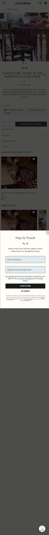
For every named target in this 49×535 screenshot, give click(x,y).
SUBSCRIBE (25, 286)
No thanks (25, 291)
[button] (42, 528)
